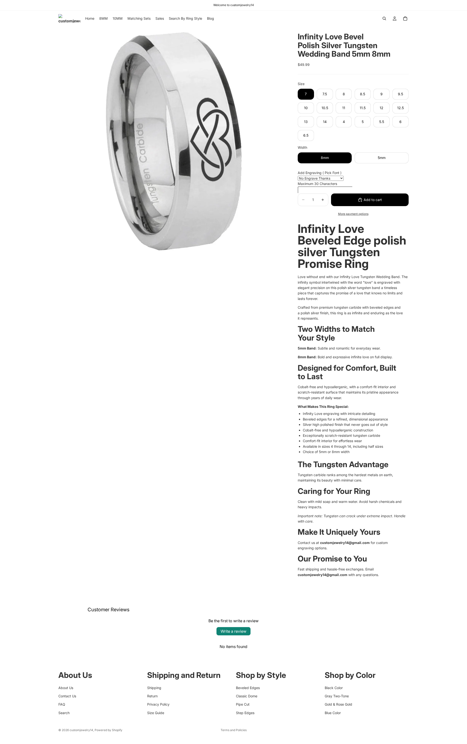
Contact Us (67, 696)
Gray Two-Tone (337, 696)
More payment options (353, 214)
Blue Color (333, 712)
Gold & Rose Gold (338, 704)
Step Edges (245, 712)
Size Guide (155, 712)
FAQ (61, 704)
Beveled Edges (248, 687)
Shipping (154, 687)
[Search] (384, 18)
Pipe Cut (243, 704)
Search (64, 712)
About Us (65, 687)
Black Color (334, 687)
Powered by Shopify (108, 730)
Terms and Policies (234, 730)
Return (152, 696)
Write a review (233, 631)
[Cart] (405, 18)
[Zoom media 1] (172, 140)
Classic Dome (246, 696)
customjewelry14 (81, 730)
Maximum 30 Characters (317, 184)
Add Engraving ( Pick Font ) (319, 173)
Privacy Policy (158, 704)
